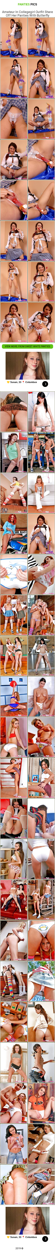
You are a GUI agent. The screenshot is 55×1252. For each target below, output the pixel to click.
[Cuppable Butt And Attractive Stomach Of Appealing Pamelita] (14, 818)
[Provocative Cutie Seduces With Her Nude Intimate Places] (14, 493)
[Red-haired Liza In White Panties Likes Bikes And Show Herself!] (14, 534)
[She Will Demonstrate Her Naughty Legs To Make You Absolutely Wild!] (14, 1062)
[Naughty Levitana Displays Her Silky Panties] (14, 1144)
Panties (27, 4)
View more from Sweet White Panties (27, 346)
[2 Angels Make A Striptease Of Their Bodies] (14, 900)
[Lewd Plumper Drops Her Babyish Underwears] (14, 452)
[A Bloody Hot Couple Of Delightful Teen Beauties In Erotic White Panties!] (14, 656)
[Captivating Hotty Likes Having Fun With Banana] (14, 574)
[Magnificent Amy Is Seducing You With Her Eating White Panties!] (14, 777)
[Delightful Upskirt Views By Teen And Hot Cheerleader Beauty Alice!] (14, 696)
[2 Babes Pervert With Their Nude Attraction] (14, 615)
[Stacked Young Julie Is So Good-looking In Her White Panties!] (14, 940)
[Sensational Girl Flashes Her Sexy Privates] (14, 859)
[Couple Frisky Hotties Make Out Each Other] (14, 1103)
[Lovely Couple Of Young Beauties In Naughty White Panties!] (14, 981)
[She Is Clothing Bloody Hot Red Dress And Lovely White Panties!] (14, 737)
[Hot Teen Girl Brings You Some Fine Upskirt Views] (14, 411)
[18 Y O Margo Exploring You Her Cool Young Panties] (14, 1184)
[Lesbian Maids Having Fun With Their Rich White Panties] (14, 1022)
